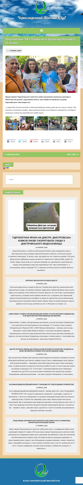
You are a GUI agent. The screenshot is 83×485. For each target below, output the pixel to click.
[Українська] (7, 168)
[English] (4, 168)
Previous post (13, 154)
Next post (71, 154)
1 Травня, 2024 (15, 51)
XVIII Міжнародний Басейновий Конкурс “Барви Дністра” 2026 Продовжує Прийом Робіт (41, 384)
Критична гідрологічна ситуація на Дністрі (41, 281)
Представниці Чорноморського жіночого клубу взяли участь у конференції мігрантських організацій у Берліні (41, 422)
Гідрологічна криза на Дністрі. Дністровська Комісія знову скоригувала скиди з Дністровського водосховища (41, 240)
